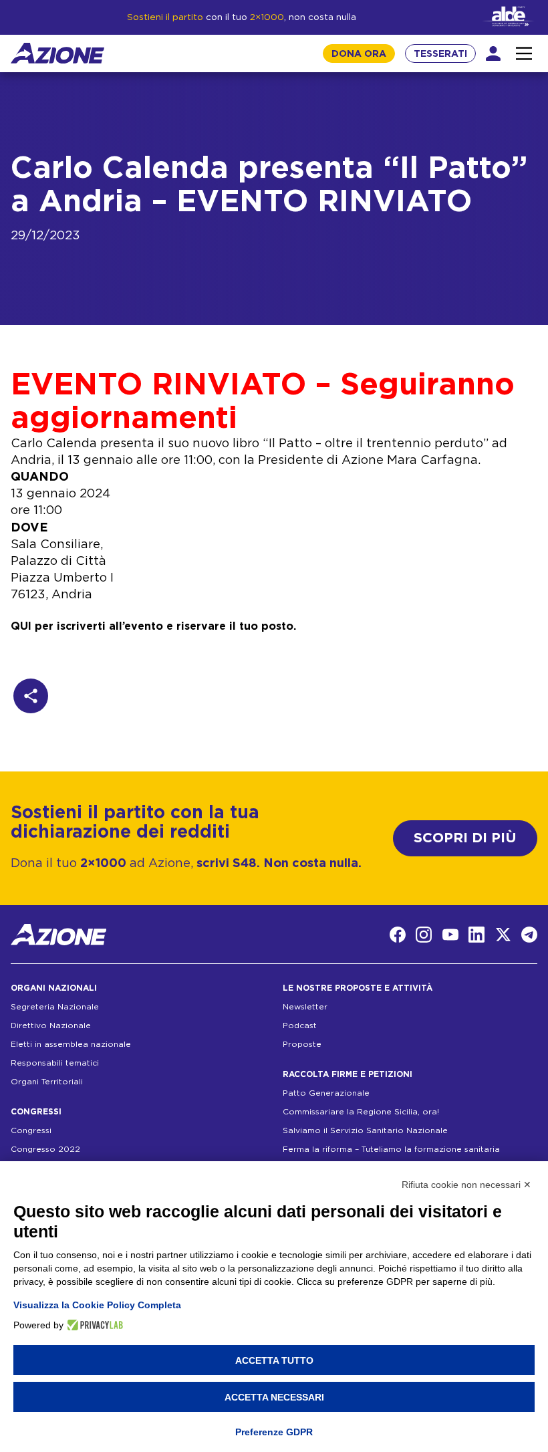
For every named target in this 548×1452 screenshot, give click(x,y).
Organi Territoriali (47, 1082)
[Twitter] (503, 935)
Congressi (31, 1130)
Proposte (302, 1044)
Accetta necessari (274, 1397)
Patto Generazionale (326, 1093)
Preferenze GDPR (274, 1432)
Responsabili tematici (55, 1063)
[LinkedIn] (476, 935)
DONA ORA (358, 54)
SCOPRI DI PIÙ (465, 838)
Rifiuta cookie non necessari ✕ (466, 1184)
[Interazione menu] (524, 53)
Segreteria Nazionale (55, 1007)
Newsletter (305, 1007)
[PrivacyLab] (93, 1325)
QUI (21, 626)
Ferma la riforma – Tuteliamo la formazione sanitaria (391, 1149)
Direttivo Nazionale (51, 1025)
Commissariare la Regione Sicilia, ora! (361, 1112)
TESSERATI (440, 54)
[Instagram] (424, 935)
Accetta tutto (274, 1360)
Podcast (300, 1025)
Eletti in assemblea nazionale (71, 1044)
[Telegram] (529, 935)
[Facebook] (398, 935)
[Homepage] (57, 53)
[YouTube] (450, 935)
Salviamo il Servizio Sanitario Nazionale (365, 1130)
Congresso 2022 (45, 1149)
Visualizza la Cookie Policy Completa (97, 1305)
